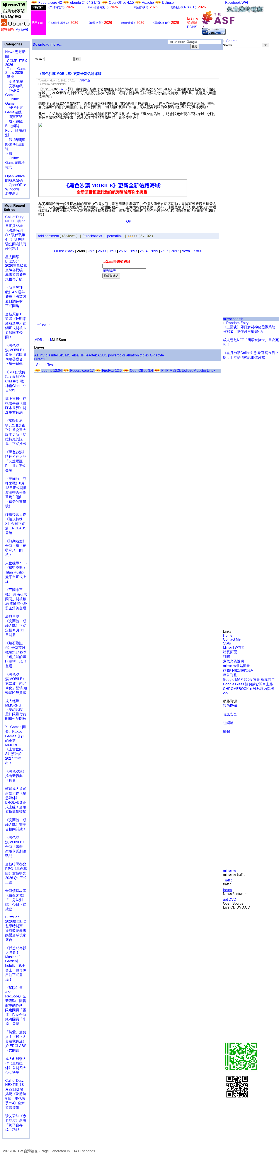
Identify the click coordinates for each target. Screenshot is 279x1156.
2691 (112, 251)
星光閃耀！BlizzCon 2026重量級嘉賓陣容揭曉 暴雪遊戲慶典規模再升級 (16, 268)
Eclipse (168, 2)
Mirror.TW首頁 (234, 647)
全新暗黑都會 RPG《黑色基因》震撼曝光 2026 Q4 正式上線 (16, 873)
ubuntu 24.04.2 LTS (85, 2)
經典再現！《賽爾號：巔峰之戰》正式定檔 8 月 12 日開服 (15, 626)
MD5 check (43, 340)
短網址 (228, 723)
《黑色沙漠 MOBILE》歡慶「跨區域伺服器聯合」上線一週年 (15, 355)
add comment (49, 236)
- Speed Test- (44, 365)
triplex (144, 355)
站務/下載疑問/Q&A (238, 670)
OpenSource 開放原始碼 (15, 176)
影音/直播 (14, 81)
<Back (70, 251)
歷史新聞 (12, 193)
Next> (187, 251)
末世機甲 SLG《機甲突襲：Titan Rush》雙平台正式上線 (16, 572)
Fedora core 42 (50, 2)
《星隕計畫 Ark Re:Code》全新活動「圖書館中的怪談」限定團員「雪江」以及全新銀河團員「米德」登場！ (15, 1006)
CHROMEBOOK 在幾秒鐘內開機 (248, 689)
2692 (123, 251)
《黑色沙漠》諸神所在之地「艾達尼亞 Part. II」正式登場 (15, 461)
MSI (68, 355)
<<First (59, 251)
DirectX (40, 359)
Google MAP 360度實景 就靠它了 (249, 679)
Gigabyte (157, 355)
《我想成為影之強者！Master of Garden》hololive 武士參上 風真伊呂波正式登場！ (15, 963)
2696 (164, 251)
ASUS (102, 355)
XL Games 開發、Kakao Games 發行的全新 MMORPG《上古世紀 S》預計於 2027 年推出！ (15, 745)
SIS (61, 355)
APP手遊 (14, 107)
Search (231, 41)
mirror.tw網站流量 (236, 666)
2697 (175, 251)
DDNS (192, 27)
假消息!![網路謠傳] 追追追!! (15, 144)
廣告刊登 (230, 675)
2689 (91, 251)
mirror (63, 89)
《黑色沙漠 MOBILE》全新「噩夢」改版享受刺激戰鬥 (15, 847)
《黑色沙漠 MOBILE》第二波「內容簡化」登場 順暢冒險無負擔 (16, 683)
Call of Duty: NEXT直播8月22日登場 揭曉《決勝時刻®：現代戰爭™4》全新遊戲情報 (15, 1094)
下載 (8, 153)
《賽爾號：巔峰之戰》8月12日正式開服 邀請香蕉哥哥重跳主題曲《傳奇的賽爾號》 (16, 492)
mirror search (233, 319)
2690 (102, 251)
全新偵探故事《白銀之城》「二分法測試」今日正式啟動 (15, 900)
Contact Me (232, 639)
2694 (144, 251)
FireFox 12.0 (112, 370)
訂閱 (226, 656)
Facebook (233, 2)
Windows (12, 189)
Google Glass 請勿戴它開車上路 (248, 684)
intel (54, 355)
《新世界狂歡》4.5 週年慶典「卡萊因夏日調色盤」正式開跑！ (15, 297)
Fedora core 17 (82, 370)
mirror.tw (229, 871)
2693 (133, 251)
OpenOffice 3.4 (141, 370)
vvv (225, 693)
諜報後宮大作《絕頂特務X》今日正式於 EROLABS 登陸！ (15, 524)
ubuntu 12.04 (52, 370)
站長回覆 (230, 652)
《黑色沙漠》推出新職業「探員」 (15, 775)
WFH (246, 2)
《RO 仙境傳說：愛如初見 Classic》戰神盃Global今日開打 (15, 381)
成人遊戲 (14, 121)
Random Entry (236, 323)
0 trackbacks (92, 236)
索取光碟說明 (233, 661)
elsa (75, 355)
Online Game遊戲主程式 (15, 162)
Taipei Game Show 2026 (16, 70)
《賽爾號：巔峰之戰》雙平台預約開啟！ (15, 824)
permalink (114, 236)
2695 (154, 251)
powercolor (116, 355)
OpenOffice (15, 185)
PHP (165, 370)
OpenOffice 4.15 (121, 2)
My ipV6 (21, 29)
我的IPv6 (230, 706)
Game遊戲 (13, 112)
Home (227, 635)
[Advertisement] (237, 120)
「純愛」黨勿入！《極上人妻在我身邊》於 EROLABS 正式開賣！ (15, 1041)
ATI (36, 355)
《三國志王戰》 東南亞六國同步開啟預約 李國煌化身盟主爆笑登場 (16, 599)
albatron (132, 355)
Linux (211, 370)
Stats (227, 643)
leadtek (91, 355)
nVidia (45, 355)
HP (82, 355)
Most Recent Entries (14, 207)
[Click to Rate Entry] (129, 236)
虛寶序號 (14, 117)
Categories (12, 44)
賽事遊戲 (14, 86)
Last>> (197, 251)
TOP (127, 221)
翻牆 (226, 731)
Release (43, 325)
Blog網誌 (12, 126)
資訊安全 (230, 714)
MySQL (175, 370)
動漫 (10, 77)
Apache (148, 2)
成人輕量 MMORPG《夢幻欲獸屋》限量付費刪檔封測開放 (15, 710)
